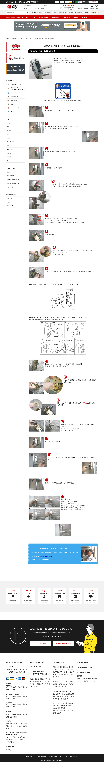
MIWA (8, 123)
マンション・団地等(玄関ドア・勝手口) (25, 38)
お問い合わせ (83, 17)
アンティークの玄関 (15, 93)
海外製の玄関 (14, 100)
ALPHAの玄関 (14, 96)
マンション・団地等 (15, 108)
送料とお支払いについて (40, 684)
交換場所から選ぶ (43, 17)
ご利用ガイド (29, 756)
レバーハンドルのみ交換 (13, 183)
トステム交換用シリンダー (41, 12)
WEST (8, 134)
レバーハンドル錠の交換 (13, 179)
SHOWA (9, 145)
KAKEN (9, 157)
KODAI (9, 153)
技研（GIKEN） (10, 149)
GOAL (8, 127)
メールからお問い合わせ (63, 643)
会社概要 (76, 17)
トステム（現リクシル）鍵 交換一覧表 (15, 17)
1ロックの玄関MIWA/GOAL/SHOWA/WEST (18, 88)
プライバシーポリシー (72, 756)
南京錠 (9, 202)
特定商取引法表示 (55, 756)
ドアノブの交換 (10, 175)
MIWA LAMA (73, 12)
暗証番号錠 (10, 187)
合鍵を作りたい (67, 17)
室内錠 (9, 172)
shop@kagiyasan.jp (47, 556)
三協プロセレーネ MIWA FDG (82, 12)
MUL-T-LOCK (10, 142)
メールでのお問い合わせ (85, 667)
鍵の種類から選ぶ (56, 17)
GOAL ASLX (67, 12)
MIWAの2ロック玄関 (16, 84)
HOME (7, 38)
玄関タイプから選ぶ (31, 17)
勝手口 (12, 111)
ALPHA (9, 130)
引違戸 (12, 104)
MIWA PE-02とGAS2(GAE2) (52, 12)
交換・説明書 (13, 38)
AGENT (9, 160)
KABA (8, 138)
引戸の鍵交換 (61, 12)
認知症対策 (10, 206)
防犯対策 (9, 198)
